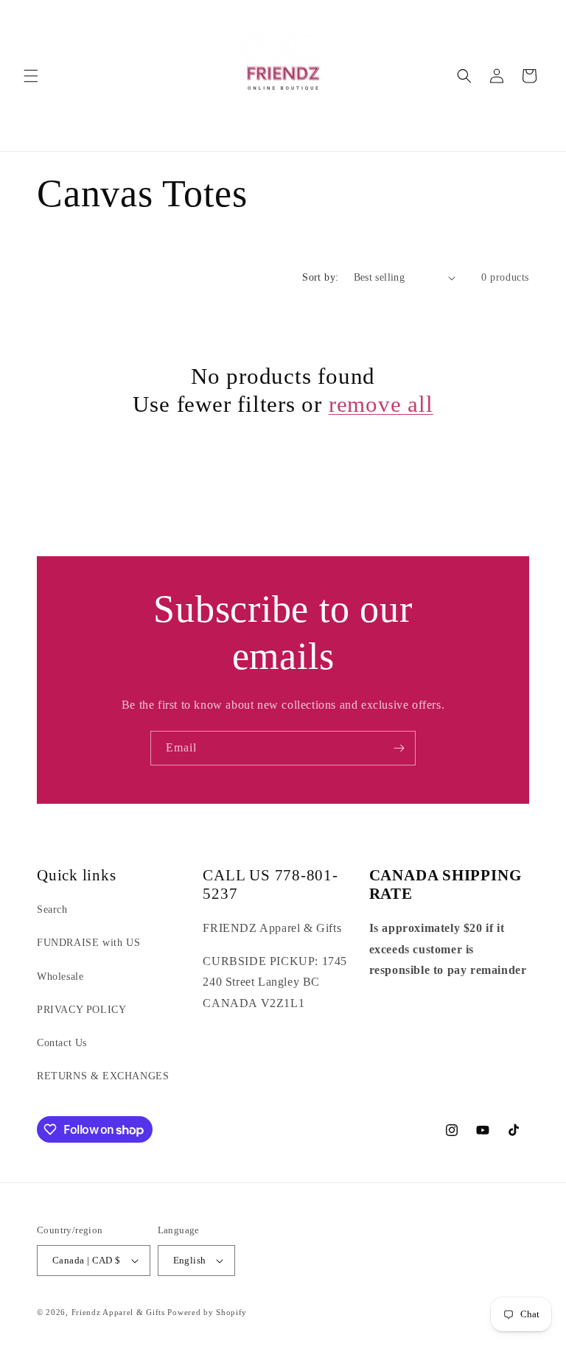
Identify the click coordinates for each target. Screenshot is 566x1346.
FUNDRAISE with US (88, 942)
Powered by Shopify (207, 1312)
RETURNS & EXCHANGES (103, 1076)
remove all (381, 404)
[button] (31, 76)
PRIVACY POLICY (81, 1009)
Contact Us (62, 1042)
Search (52, 909)
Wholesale (60, 976)
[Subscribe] (398, 748)
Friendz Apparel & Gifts (119, 1312)
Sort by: (320, 277)
